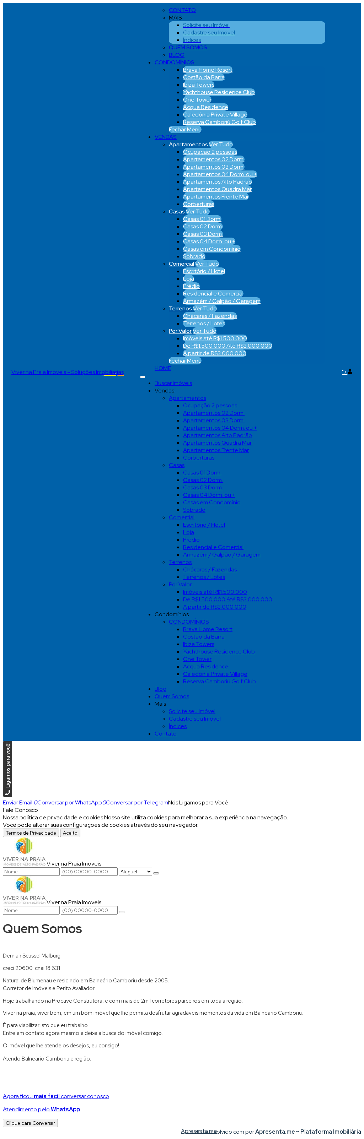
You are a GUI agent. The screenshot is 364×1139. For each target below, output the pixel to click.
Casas (177, 211)
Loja (188, 278)
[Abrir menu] (142, 375)
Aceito (70, 833)
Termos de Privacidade (31, 833)
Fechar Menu (185, 129)
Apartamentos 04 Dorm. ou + (220, 174)
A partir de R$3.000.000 (214, 353)
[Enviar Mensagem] (121, 912)
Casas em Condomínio (212, 249)
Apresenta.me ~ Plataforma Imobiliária (308, 1131)
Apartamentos (188, 144)
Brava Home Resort (207, 70)
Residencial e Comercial (213, 293)
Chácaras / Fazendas (210, 316)
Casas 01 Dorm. (202, 219)
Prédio (191, 286)
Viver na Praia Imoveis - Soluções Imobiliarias (67, 372)
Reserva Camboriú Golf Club (219, 122)
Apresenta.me (189, 1131)
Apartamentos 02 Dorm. (214, 159)
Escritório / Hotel (204, 271)
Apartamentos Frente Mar (216, 196)
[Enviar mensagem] (156, 873)
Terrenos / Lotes (204, 323)
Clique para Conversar (30, 1123)
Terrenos (180, 308)
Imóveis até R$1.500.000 (215, 338)
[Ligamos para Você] (7, 795)
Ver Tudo (221, 144)
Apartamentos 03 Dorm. (214, 166)
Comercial (181, 263)
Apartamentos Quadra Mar (217, 189)
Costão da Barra (204, 77)
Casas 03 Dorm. (203, 234)
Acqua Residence (205, 107)
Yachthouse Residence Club (219, 92)
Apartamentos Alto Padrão (217, 181)
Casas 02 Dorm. (203, 226)
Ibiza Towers (198, 84)
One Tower (197, 99)
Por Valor (180, 331)
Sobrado (194, 256)
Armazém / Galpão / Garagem (222, 301)
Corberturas (198, 204)
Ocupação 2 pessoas (210, 152)
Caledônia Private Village (215, 114)
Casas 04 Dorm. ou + (209, 241)
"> (344, 372)
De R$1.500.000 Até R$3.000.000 (227, 345)
